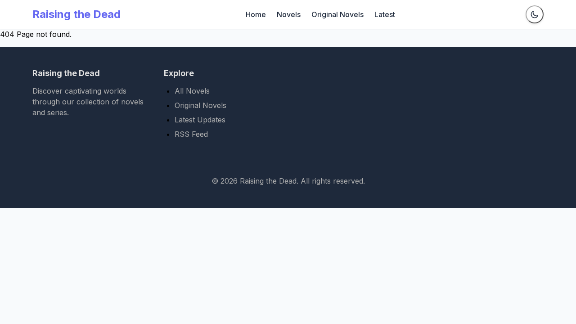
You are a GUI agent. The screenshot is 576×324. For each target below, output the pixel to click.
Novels (289, 14)
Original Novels (337, 14)
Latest (384, 14)
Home (256, 14)
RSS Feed (191, 134)
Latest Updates (200, 119)
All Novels (192, 90)
